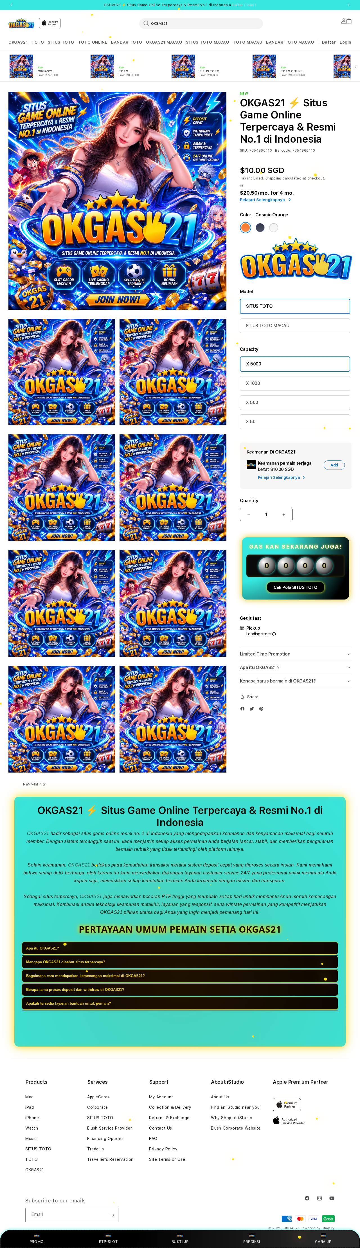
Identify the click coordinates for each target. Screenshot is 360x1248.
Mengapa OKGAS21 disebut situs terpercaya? (65, 962)
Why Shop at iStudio (231, 1117)
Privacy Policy (163, 1149)
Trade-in (95, 1149)
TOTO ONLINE (92, 42)
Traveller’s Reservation (110, 1159)
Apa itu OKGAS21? (42, 948)
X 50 (251, 421)
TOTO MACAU (247, 42)
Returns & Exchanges (170, 1117)
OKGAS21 (18, 42)
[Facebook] (244, 710)
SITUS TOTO (61, 42)
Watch (31, 1128)
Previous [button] (11, 5)
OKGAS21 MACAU (164, 42)
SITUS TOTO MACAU (207, 42)
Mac (29, 1097)
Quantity (249, 500)
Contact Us (160, 1128)
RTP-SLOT (108, 1241)
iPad (29, 1107)
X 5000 (253, 364)
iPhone (32, 1117)
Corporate (97, 1107)
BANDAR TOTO (126, 42)
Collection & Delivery (170, 1107)
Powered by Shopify (317, 1228)
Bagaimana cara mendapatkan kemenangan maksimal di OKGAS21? (85, 976)
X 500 (252, 402)
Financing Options (105, 1138)
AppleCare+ (98, 1097)
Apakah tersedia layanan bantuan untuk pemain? (68, 1004)
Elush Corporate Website (236, 1128)
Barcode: (283, 150)
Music (31, 1138)
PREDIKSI (251, 1241)
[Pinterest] (263, 710)
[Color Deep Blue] (260, 227)
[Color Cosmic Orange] (245, 227)
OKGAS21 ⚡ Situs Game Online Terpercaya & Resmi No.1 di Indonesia (180, 5)
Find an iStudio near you (235, 1107)
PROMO (37, 1241)
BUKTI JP (180, 1241)
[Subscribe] (112, 1215)
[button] (18, 42)
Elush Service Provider (109, 1128)
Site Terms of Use (167, 1159)
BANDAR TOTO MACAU (290, 42)
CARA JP (323, 1241)
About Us (220, 1097)
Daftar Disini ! (244, 5)
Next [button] (349, 5)
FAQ (153, 1138)
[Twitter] (253, 710)
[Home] (21, 23)
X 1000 (253, 383)
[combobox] (201, 23)
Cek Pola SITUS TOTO (296, 587)
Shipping (274, 178)
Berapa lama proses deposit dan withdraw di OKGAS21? (75, 990)
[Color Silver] (273, 227)
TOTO (38, 42)
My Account (161, 1097)
